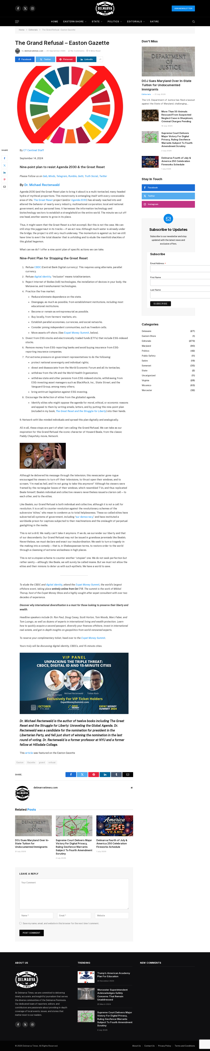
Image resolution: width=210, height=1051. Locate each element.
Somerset (146, 365)
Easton (20, 762)
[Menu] (17, 21)
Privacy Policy (164, 1046)
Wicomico (146, 385)
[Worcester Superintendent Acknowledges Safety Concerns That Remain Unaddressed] (86, 994)
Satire (154, 21)
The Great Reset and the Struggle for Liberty (81, 411)
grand (42, 762)
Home (54, 21)
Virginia (145, 380)
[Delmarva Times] (105, 8)
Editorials (134, 21)
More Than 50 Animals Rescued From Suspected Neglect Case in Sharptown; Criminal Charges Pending (177, 116)
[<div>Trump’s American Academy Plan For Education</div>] (86, 977)
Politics (113, 21)
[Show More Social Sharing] (100, 59)
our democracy (84, 516)
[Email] (4, 187)
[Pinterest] (4, 180)
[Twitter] (4, 165)
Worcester (147, 390)
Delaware (146, 331)
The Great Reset (43, 200)
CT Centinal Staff (33, 150)
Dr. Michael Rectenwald (41, 185)
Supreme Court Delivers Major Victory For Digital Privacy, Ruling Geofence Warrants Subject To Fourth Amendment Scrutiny (74, 847)
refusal (52, 762)
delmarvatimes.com (33, 51)
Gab (45, 176)
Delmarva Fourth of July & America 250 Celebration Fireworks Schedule (111, 844)
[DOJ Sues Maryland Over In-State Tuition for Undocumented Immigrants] (33, 825)
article (29, 752)
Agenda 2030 (79, 200)
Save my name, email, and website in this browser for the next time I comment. (61, 923)
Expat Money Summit (76, 332)
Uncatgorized (148, 375)
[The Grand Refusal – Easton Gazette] (74, 104)
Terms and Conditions (185, 1046)
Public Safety (148, 356)
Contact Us (149, 1046)
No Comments (77, 51)
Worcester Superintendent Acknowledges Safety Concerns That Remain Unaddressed (112, 994)
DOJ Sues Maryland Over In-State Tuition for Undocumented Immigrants (32, 844)
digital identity (42, 276)
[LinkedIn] (4, 173)
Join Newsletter (183, 8)
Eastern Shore (73, 21)
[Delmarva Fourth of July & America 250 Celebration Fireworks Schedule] (114, 825)
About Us (136, 1046)
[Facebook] (4, 158)
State (96, 21)
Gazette (31, 762)
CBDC (37, 267)
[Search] (193, 21)
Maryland (146, 346)
